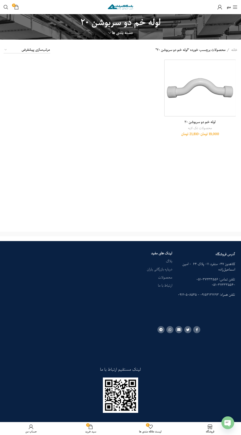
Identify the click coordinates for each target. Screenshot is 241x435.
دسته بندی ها (122, 33)
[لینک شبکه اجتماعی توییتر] (187, 329)
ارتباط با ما (165, 285)
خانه (233, 50)
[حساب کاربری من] (220, 7)
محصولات (165, 277)
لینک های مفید (161, 253)
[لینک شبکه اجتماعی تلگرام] (161, 329)
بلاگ (169, 261)
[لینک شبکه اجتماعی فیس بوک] (196, 329)
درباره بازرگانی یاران (159, 269)
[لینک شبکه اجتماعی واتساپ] (169, 329)
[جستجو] (6, 7)
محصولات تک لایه (200, 128)
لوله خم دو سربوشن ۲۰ (200, 122)
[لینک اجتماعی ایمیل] (178, 329)
